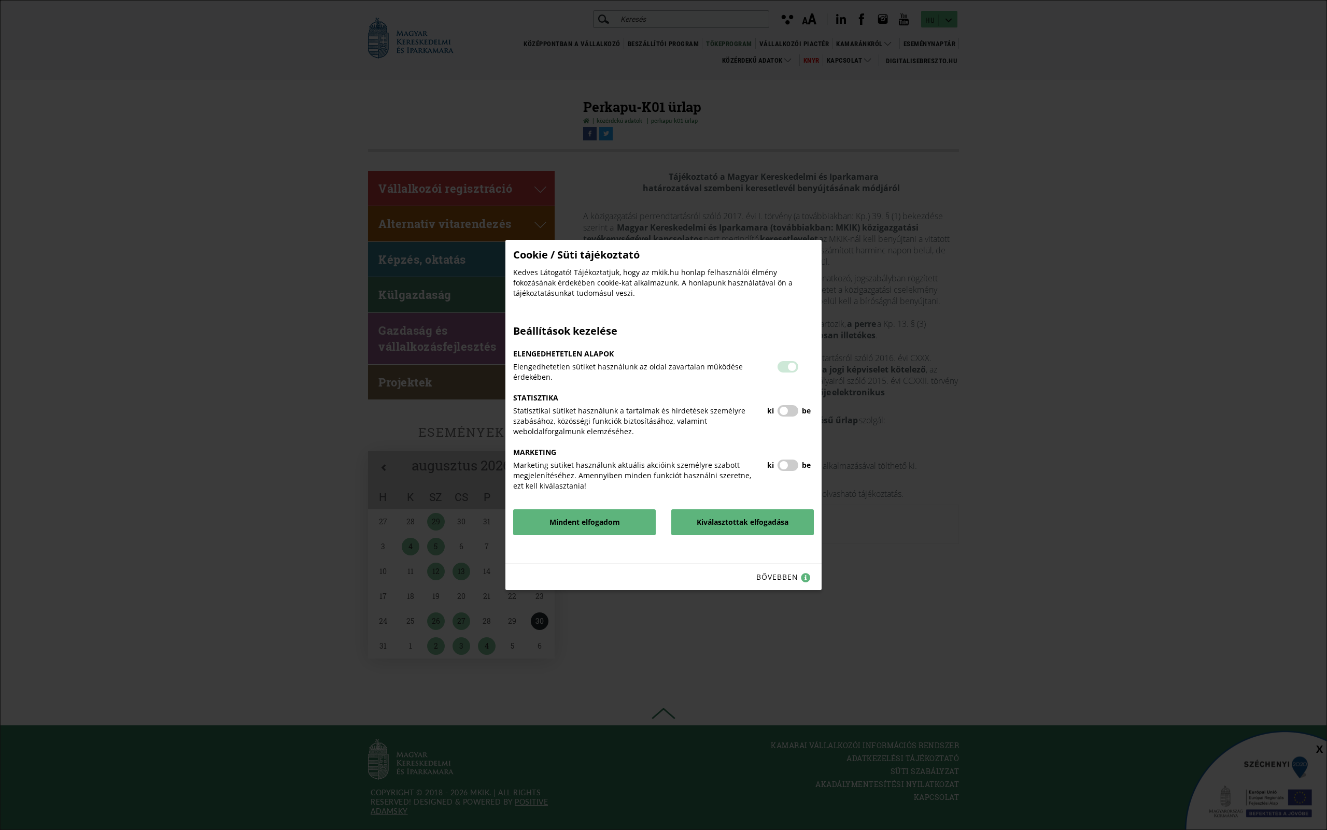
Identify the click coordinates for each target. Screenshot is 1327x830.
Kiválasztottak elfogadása (742, 522)
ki (770, 411)
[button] (788, 367)
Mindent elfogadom (584, 522)
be (806, 411)
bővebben (778, 577)
